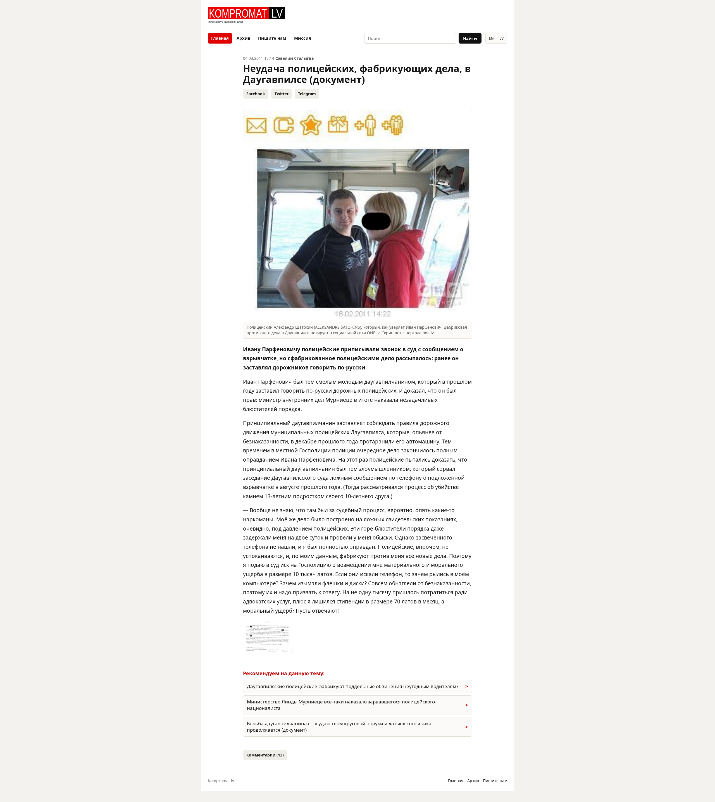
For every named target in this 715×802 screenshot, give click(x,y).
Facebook (255, 93)
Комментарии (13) (265, 755)
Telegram (307, 93)
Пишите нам (272, 38)
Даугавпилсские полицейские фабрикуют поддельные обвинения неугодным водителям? (352, 686)
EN (491, 38)
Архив (243, 38)
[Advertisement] (441, 15)
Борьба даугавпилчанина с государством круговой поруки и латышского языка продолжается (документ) (339, 726)
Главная (220, 38)
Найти (470, 38)
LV (501, 38)
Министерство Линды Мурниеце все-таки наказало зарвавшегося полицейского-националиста (341, 704)
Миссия (302, 38)
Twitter (282, 93)
